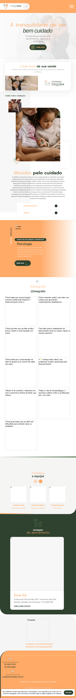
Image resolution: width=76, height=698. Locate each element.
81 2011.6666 (10, 667)
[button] (26, 270)
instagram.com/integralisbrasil (39, 644)
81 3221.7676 (10, 664)
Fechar (68, 693)
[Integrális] (11, 6)
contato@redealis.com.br (12, 677)
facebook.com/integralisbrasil (39, 647)
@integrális (38, 291)
